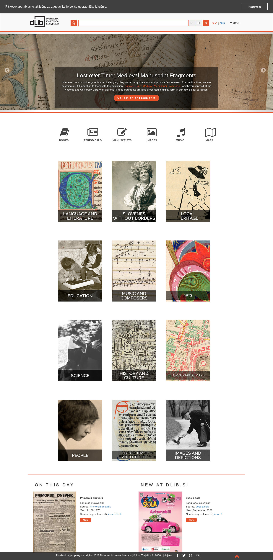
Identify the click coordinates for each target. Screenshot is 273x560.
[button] (108, 6)
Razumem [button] (254, 6)
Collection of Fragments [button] (136, 97)
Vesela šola (202, 506)
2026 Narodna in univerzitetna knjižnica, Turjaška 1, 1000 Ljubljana (132, 555)
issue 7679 (114, 513)
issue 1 (218, 513)
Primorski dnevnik (100, 506)
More (85, 520)
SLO (214, 23)
